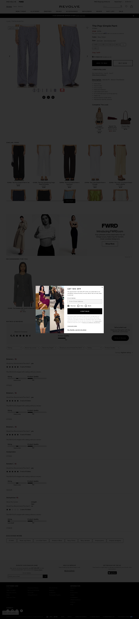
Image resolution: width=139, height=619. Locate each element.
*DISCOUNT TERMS (72, 326)
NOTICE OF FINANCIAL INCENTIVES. (91, 322)
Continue (84, 311)
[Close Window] (102, 287)
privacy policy (98, 321)
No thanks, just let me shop (76, 330)
